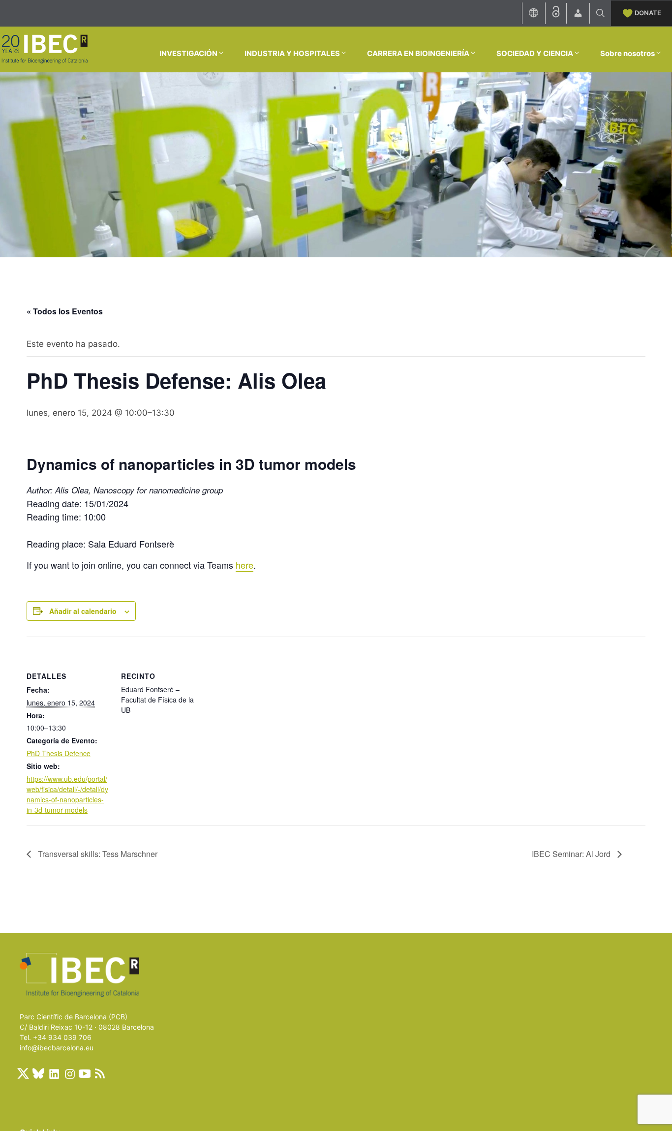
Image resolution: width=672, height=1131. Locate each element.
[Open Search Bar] (600, 13)
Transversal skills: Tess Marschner (96, 853)
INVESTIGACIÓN (188, 53)
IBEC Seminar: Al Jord (572, 853)
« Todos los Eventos (65, 311)
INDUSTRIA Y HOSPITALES (292, 53)
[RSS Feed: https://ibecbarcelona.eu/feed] (100, 1073)
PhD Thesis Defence (59, 753)
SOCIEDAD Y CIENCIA (534, 53)
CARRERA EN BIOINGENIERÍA (418, 53)
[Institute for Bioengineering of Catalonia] (44, 49)
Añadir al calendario (83, 611)
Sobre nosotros (627, 53)
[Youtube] (85, 1073)
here (244, 564)
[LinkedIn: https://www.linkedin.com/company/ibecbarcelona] (54, 1073)
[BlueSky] (38, 1073)
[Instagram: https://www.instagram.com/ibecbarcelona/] (69, 1073)
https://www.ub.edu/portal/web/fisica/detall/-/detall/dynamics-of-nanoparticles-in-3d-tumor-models (67, 794)
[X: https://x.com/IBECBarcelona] (23, 1073)
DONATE (648, 13)
